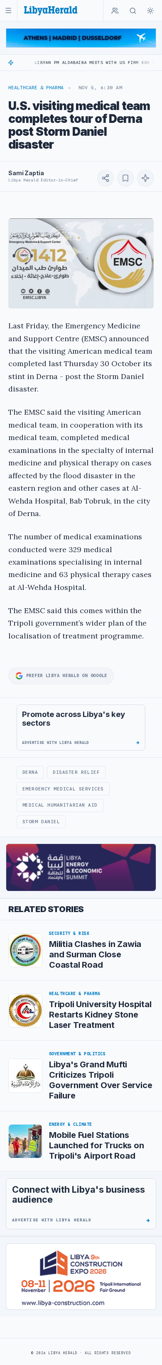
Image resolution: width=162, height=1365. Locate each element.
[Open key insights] (145, 178)
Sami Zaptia (26, 172)
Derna (30, 772)
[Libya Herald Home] (50, 10)
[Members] (115, 10)
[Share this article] (105, 178)
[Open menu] (8, 10)
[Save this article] (125, 178)
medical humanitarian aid (60, 805)
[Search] (133, 10)
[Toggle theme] (150, 10)
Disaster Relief (76, 772)
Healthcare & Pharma (36, 88)
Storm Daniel (41, 821)
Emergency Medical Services (63, 789)
